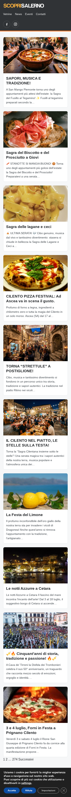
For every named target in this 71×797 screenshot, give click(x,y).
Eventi (29, 14)
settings (26, 783)
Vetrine (7, 14)
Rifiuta (28, 790)
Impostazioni (48, 790)
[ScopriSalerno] (23, 5)
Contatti (41, 14)
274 (15, 759)
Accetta (12, 790)
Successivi (26, 759)
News (18, 14)
